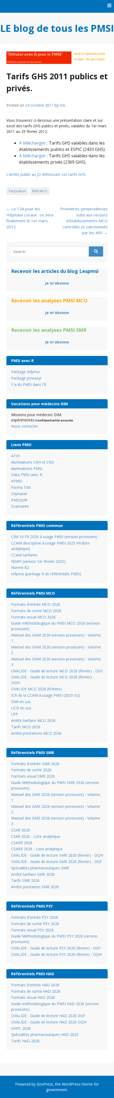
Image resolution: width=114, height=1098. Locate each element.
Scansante (20, 506)
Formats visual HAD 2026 (33, 997)
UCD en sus (21, 708)
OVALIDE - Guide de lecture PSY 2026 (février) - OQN (56, 954)
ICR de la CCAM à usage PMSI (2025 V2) (45, 695)
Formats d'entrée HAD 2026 (35, 984)
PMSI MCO (39, 191)
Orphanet (19, 493)
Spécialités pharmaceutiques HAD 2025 (44, 1034)
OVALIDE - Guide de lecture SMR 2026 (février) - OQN (57, 855)
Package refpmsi (25, 371)
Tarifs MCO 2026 (25, 726)
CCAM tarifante (24, 554)
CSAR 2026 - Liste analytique (35, 836)
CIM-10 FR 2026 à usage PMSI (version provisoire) (54, 536)
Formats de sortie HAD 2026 (35, 991)
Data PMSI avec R (26, 474)
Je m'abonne (57, 283)
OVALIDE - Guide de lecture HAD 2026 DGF (48, 1015)
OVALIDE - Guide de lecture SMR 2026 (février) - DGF (56, 861)
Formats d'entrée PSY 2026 (34, 917)
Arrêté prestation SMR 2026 (35, 886)
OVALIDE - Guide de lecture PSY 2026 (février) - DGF (56, 948)
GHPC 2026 (21, 1028)
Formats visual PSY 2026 (32, 930)
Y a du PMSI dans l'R (28, 384)
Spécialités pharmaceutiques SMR (40, 867)
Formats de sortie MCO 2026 (36, 610)
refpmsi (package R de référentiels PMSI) (46, 573)
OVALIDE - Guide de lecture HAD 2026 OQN (48, 1022)
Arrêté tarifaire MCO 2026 (33, 720)
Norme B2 (20, 567)
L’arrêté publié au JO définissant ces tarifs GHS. (46, 174)
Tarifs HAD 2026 (25, 1040)
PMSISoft (19, 500)
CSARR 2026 (21, 842)
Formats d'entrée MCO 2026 (35, 604)
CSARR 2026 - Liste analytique (37, 848)
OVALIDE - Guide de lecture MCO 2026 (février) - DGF (57, 670)
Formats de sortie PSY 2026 (35, 923)
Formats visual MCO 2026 (33, 617)
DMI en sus (21, 701)
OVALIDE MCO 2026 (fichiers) (36, 688)
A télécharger (32, 143)
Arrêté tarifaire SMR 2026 (33, 874)
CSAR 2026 (20, 830)
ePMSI (16, 480)
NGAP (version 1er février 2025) (38, 561)
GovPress (45, 1084)
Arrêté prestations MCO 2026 (36, 733)
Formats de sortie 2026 (31, 769)
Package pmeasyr (26, 378)
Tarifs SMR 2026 (25, 880)
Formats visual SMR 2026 (33, 776)
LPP (14, 714)
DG (62, 105)
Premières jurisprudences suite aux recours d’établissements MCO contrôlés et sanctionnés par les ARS (84, 220)
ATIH (15, 455)
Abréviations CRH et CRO (32, 462)
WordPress (71, 1084)
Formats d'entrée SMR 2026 (35, 763)
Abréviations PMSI (26, 468)
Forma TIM (20, 487)
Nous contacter (24, 426)
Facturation (17, 191)
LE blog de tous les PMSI (57, 28)
